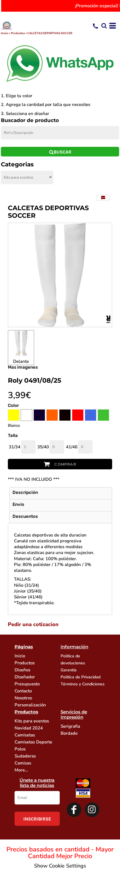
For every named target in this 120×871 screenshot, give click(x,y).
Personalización (30, 705)
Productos (18, 33)
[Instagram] (92, 809)
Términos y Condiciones (83, 684)
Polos (20, 749)
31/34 (14, 447)
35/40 (43, 447)
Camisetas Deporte (33, 742)
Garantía (69, 670)
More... (21, 770)
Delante (21, 361)
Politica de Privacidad (80, 677)
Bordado (69, 733)
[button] (104, 26)
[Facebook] (74, 809)
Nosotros (23, 698)
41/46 (71, 447)
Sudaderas (25, 756)
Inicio (4, 33)
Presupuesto (27, 684)
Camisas (23, 763)
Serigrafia (70, 726)
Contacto (23, 691)
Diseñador (25, 677)
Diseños (22, 670)
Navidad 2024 (29, 728)
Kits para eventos (32, 721)
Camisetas (25, 735)
